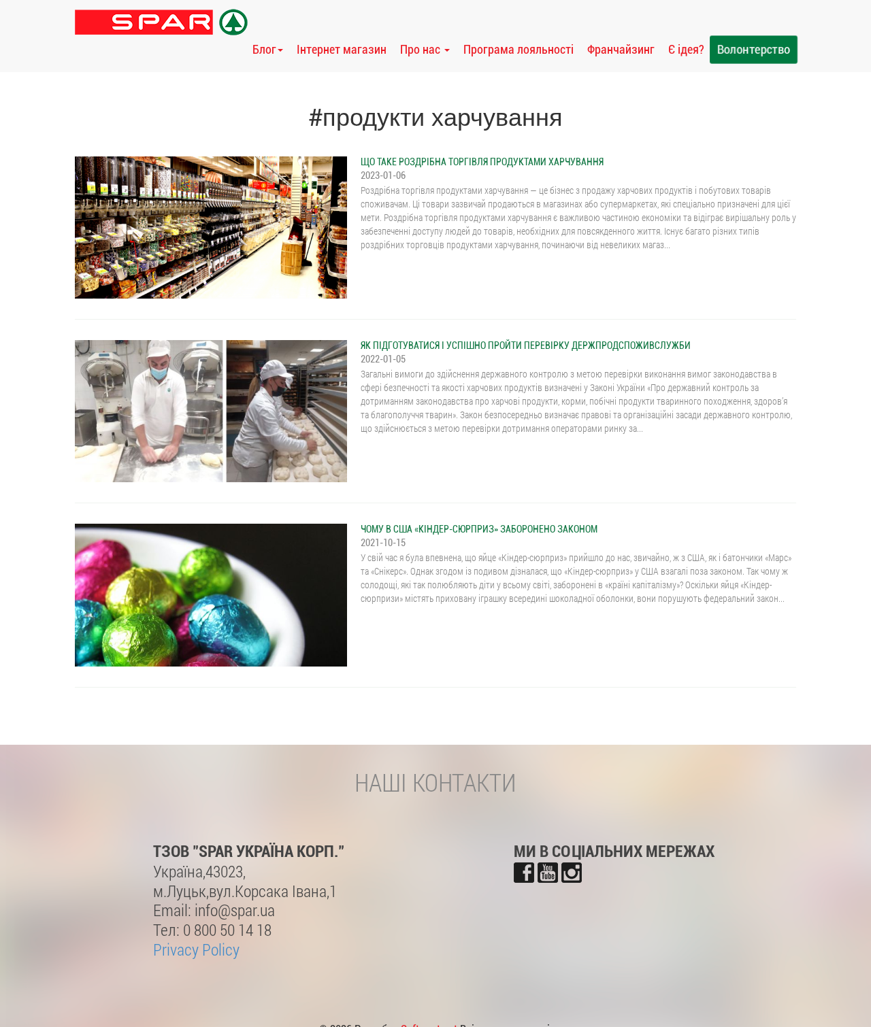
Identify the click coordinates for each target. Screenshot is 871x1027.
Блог (264, 49)
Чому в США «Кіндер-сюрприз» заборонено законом (479, 529)
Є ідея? (686, 49)
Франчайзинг (621, 49)
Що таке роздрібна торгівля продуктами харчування (482, 161)
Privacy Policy (196, 949)
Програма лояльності (518, 49)
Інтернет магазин (342, 49)
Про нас (421, 49)
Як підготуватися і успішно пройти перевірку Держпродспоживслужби (526, 345)
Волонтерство (753, 49)
